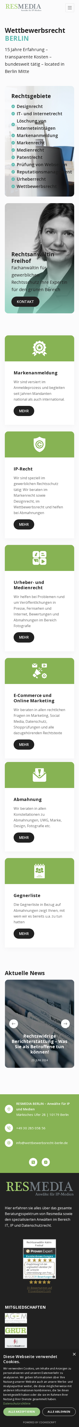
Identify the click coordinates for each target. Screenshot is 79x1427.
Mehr (24, 411)
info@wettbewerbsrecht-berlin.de (42, 1143)
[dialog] (39, 1388)
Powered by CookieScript (39, 1422)
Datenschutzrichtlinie (17, 1403)
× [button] (74, 1354)
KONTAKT (25, 301)
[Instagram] (46, 1162)
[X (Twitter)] (33, 1162)
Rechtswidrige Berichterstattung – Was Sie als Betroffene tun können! (39, 1044)
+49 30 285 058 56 (30, 1128)
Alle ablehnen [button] (59, 1412)
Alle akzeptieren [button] (21, 1412)
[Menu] (69, 7)
